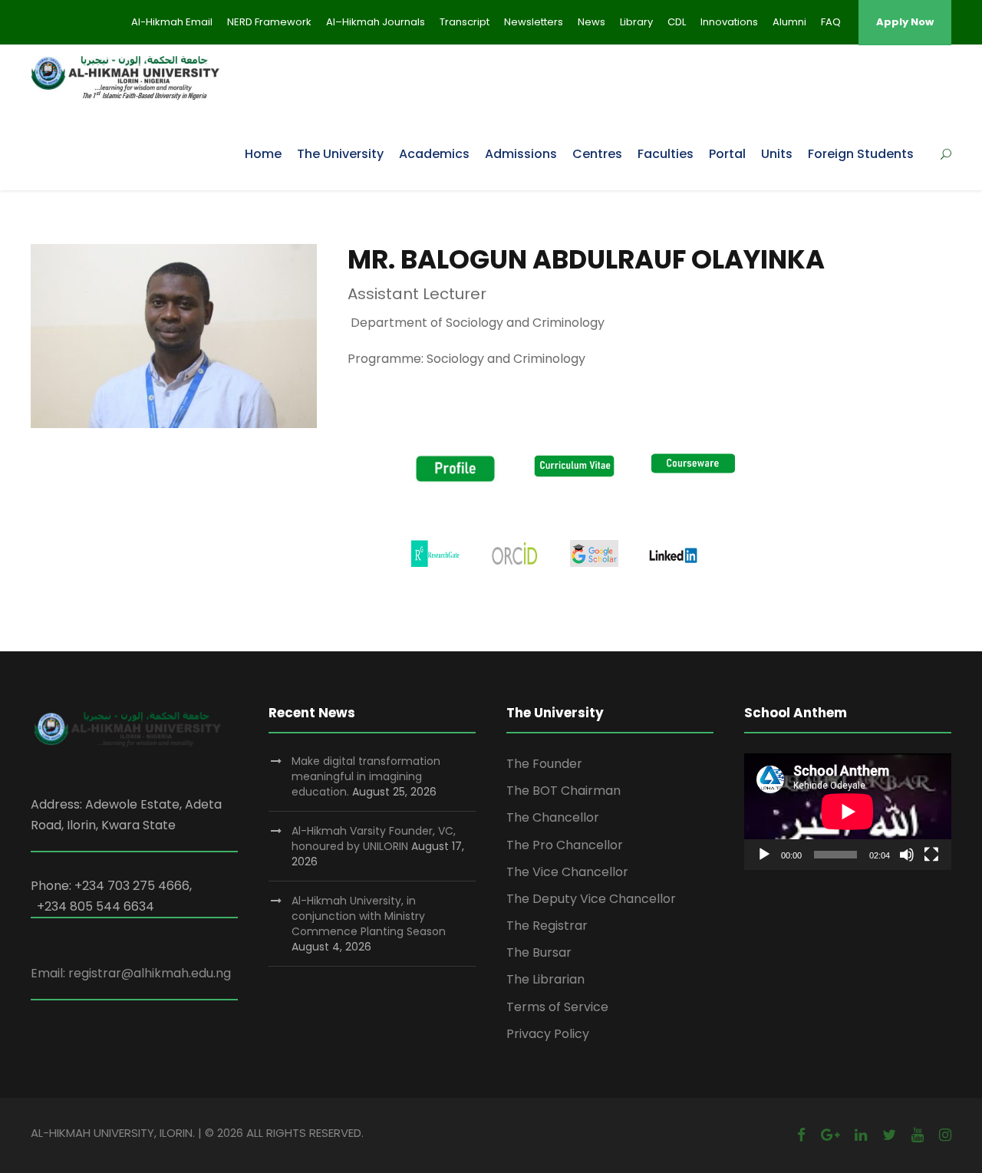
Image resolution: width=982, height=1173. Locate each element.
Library (636, 22)
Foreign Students (861, 154)
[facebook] (801, 1135)
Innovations (729, 22)
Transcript (464, 22)
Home (263, 154)
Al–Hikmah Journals (375, 22)
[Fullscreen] (931, 854)
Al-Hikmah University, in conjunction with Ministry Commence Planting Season (369, 916)
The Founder (544, 764)
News (591, 22)
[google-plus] (830, 1135)
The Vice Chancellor (567, 872)
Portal (727, 154)
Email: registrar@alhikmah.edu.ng (131, 973)
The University (340, 154)
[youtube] (917, 1135)
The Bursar (539, 952)
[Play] (764, 854)
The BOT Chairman (563, 790)
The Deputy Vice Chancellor (591, 899)
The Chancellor (552, 817)
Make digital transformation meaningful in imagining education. (366, 776)
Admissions (521, 154)
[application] (847, 811)
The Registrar (547, 925)
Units (777, 154)
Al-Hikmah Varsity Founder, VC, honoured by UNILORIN (374, 838)
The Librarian (545, 979)
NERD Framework (269, 22)
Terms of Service (557, 1007)
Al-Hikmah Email (172, 22)
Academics (434, 154)
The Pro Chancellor (564, 845)
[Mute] (906, 854)
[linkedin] (861, 1135)
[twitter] (889, 1135)
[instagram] (945, 1135)
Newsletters (533, 22)
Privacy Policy (547, 1034)
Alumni (789, 22)
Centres (597, 154)
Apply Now (905, 22)
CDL (676, 22)
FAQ (831, 22)
